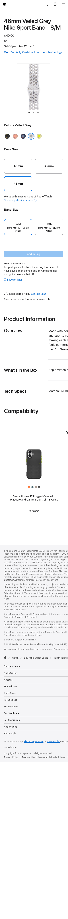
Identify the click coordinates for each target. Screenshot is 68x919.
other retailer (53, 741)
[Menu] (63, 4)
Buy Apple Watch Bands (36, 658)
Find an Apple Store (34, 741)
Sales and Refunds (47, 757)
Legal (62, 757)
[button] (46, 4)
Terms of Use (28, 757)
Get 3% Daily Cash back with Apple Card (31, 52)
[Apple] (5, 657)
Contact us (38, 293)
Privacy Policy (11, 757)
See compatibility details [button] (18, 200)
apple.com (19, 554)
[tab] (29, 112)
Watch (15, 658)
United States (10, 747)
